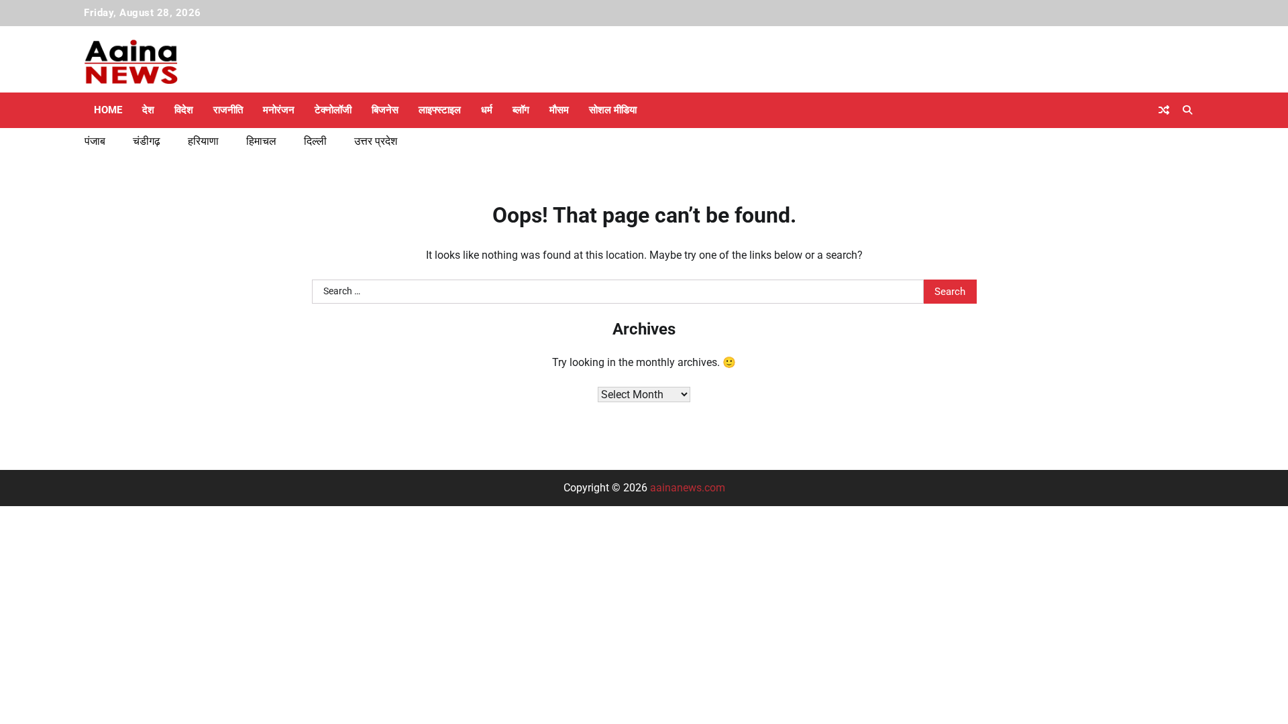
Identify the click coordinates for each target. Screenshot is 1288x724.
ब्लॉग (521, 110)
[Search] (1187, 110)
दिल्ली (315, 141)
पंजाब (95, 141)
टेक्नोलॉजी (333, 110)
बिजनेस (385, 110)
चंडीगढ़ (146, 141)
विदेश (183, 110)
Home (108, 110)
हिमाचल (261, 141)
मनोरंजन (278, 110)
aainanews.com (687, 487)
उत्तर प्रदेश (375, 141)
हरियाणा (203, 141)
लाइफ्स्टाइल (440, 110)
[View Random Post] (1164, 110)
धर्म (486, 110)
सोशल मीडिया (613, 110)
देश (148, 110)
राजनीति (228, 110)
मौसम (559, 110)
